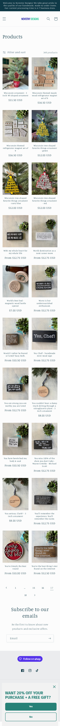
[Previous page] (6, 587)
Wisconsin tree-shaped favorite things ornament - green (44, 148)
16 (43, 587)
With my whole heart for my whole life (15, 251)
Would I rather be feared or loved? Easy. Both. (15, 354)
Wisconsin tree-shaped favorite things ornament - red (44, 200)
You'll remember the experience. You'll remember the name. (44, 516)
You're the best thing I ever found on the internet (45, 567)
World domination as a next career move (44, 251)
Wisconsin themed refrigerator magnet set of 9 (15, 148)
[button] (4, 19)
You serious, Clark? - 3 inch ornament (15, 514)
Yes (31, 706)
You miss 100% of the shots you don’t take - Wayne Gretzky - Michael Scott (44, 462)
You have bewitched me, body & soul (15, 459)
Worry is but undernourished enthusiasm (44, 303)
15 (33, 587)
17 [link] (51, 587)
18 (25, 595)
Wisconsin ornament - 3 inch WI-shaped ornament (15, 94)
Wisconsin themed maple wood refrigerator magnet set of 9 (44, 95)
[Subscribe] (49, 638)
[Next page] (34, 595)
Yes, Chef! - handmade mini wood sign (44, 354)
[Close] (54, 687)
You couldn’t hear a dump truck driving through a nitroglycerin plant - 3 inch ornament (44, 407)
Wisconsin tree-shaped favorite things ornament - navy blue (15, 200)
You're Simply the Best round (15, 567)
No (30, 716)
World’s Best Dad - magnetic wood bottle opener (15, 303)
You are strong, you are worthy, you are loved (15, 404)
